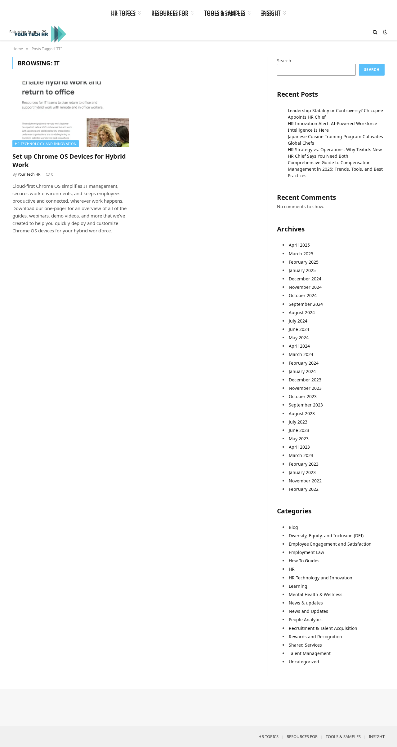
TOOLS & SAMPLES (224, 12)
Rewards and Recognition (315, 636)
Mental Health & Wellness (315, 594)
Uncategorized (304, 662)
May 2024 (299, 338)
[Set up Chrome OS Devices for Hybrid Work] (70, 114)
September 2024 (306, 304)
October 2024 (303, 295)
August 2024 (302, 312)
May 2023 (299, 439)
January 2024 (302, 371)
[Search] (375, 32)
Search (284, 61)
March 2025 (301, 254)
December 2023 (305, 380)
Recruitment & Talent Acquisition (323, 628)
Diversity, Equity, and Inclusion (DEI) (326, 535)
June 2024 (299, 329)
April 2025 (299, 245)
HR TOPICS (123, 12)
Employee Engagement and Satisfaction (330, 544)
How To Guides (304, 561)
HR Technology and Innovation (45, 143)
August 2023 (302, 413)
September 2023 (306, 405)
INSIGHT (271, 12)
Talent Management (310, 653)
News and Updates (308, 611)
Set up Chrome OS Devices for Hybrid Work (69, 160)
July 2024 (298, 321)
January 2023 (302, 472)
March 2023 (301, 455)
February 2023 (304, 464)
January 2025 (302, 270)
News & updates (306, 603)
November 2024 (305, 287)
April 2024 (299, 346)
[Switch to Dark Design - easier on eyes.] (384, 31)
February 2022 (304, 489)
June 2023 (299, 430)
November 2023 (305, 388)
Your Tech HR (29, 174)
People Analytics (306, 619)
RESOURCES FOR (169, 12)
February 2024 (304, 363)
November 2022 (305, 481)
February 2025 (304, 262)
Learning (298, 586)
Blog (293, 527)
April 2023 (299, 447)
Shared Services (305, 645)
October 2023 (303, 396)
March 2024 (301, 354)
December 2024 (305, 279)
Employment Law (306, 552)
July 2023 (298, 422)
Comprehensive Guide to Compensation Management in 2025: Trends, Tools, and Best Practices (335, 169)
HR (292, 569)
